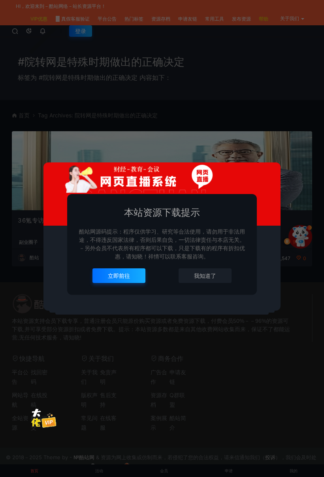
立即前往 (119, 275)
